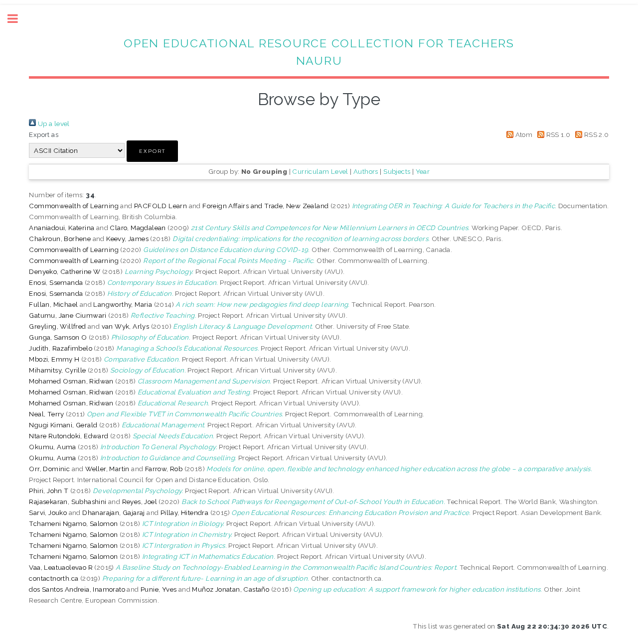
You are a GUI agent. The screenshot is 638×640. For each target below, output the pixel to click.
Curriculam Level (320, 171)
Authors (365, 171)
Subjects (396, 171)
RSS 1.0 (557, 134)
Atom (522, 134)
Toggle (18, 18)
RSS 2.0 (595, 134)
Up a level (52, 124)
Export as (43, 134)
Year (423, 171)
